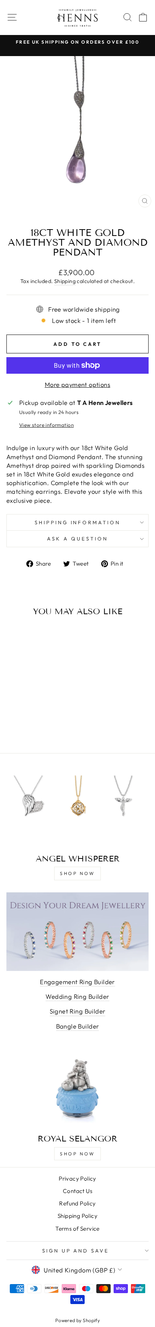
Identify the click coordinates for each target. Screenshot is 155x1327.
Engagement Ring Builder (77, 982)
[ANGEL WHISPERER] (77, 809)
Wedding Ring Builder (77, 996)
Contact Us (77, 1191)
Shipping (65, 281)
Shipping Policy (77, 1215)
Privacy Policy (77, 1178)
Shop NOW (77, 1154)
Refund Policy (77, 1203)
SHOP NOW (77, 873)
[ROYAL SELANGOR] (77, 1089)
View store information (46, 425)
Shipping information (78, 522)
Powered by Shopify (77, 1320)
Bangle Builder (77, 1026)
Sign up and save (75, 1251)
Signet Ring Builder (78, 1011)
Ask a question (77, 539)
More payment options (77, 384)
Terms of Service (77, 1228)
